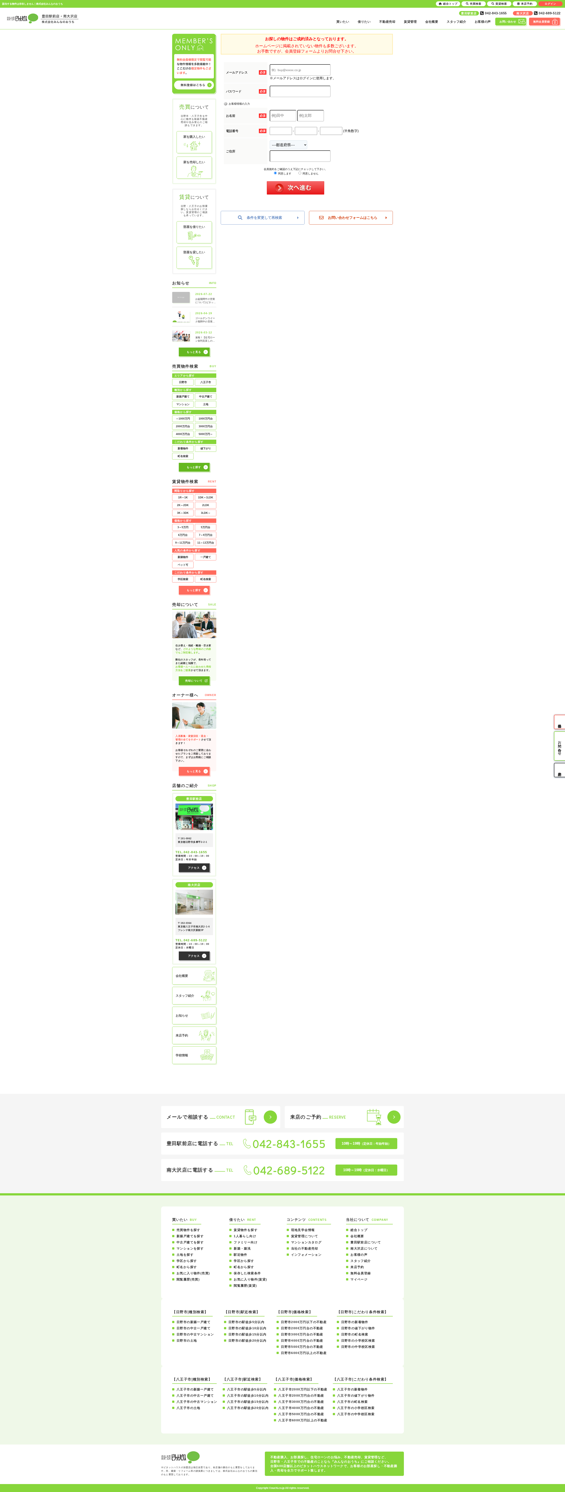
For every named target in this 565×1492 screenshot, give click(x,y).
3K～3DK (183, 512)
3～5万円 (182, 527)
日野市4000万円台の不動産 (302, 1340)
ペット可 (183, 564)
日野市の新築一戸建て (194, 1322)
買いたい (342, 21)
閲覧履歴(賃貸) (245, 1285)
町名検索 (183, 456)
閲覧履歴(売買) (188, 1279)
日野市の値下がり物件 (358, 1328)
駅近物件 (240, 1254)
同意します (284, 173)
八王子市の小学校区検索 (356, 1408)
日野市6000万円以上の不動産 (304, 1353)
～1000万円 (183, 418)
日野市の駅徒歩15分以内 (247, 1334)
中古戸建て (205, 396)
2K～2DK (183, 505)
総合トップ (358, 1230)
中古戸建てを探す (190, 1242)
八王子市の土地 (188, 1408)
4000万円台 (183, 434)
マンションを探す (190, 1248)
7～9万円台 (206, 535)
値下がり (205, 448)
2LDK (205, 505)
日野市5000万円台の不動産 (302, 1346)
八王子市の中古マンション (197, 1401)
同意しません (310, 173)
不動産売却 (387, 21)
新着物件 (183, 448)
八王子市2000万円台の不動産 (301, 1395)
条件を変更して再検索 (264, 217)
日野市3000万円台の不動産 (302, 1334)
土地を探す (185, 1254)
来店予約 (357, 1267)
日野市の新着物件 (354, 1322)
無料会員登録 (360, 1273)
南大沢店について (364, 1248)
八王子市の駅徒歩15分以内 (248, 1401)
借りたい (364, 21)
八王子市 (205, 382)
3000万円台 (206, 426)
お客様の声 (483, 21)
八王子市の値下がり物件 (356, 1395)
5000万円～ (206, 434)
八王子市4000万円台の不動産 (301, 1408)
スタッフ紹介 (456, 21)
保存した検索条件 (247, 1273)
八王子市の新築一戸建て (195, 1389)
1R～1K (183, 497)
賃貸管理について (304, 1236)
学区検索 (183, 579)
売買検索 (475, 3)
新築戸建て (183, 396)
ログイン (550, 3)
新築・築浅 (242, 1248)
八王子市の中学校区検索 (356, 1414)
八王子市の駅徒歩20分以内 (248, 1408)
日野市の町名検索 (354, 1334)
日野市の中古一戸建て (194, 1328)
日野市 (183, 382)
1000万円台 (206, 418)
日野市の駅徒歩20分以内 (247, 1340)
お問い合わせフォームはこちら (352, 217)
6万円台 (183, 535)
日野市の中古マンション (195, 1334)
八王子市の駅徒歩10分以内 (248, 1395)
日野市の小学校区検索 (358, 1340)
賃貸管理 (410, 21)
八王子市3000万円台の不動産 (301, 1401)
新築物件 (183, 557)
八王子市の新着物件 (352, 1389)
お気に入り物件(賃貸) (250, 1279)
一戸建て (205, 557)
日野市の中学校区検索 (358, 1346)
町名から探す (187, 1267)
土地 (205, 404)
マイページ (358, 1279)
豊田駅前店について (365, 1242)
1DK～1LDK (205, 497)
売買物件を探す (188, 1230)
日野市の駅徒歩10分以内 (247, 1328)
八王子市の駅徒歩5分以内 (247, 1389)
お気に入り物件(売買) (193, 1273)
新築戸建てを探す (190, 1236)
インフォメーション (306, 1254)
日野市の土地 (187, 1340)
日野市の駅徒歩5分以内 (246, 1322)
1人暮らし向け (245, 1236)
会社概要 (431, 21)
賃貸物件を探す (246, 1230)
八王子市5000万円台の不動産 (301, 1414)
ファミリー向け (246, 1242)
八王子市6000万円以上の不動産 (302, 1420)
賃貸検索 (501, 3)
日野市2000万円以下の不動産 (304, 1322)
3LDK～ (206, 512)
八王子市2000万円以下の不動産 (302, 1389)
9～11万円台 (182, 542)
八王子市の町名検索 (352, 1401)
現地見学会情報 (303, 1230)
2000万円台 (183, 426)
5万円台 (205, 527)
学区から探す (187, 1261)
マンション (183, 404)
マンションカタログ (306, 1242)
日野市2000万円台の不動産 (302, 1328)
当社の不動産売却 (304, 1248)
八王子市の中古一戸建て (195, 1395)
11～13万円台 (205, 542)
